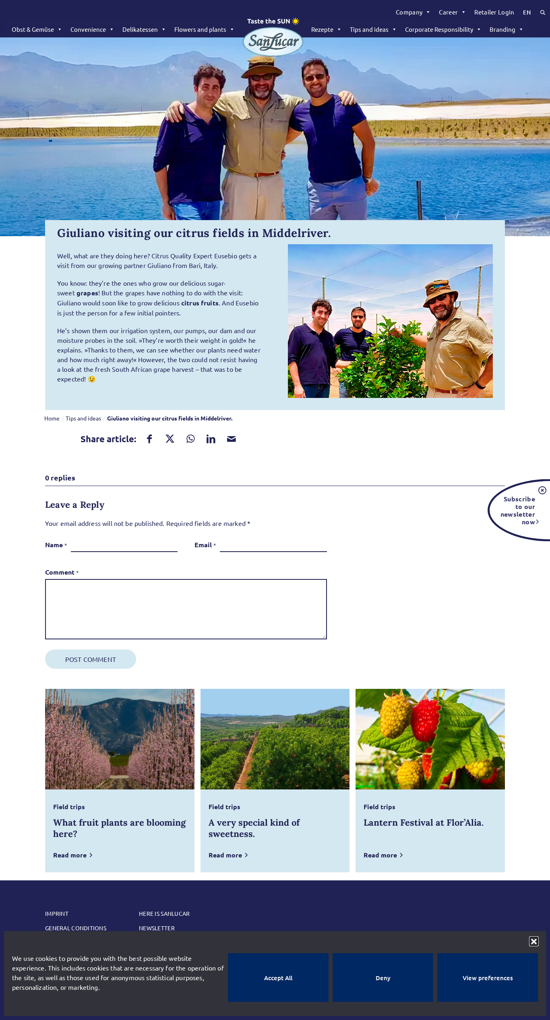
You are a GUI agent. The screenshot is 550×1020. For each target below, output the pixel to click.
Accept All (278, 978)
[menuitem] (413, 12)
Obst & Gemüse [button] (33, 29)
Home (52, 418)
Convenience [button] (88, 29)
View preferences (488, 978)
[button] (534, 941)
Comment (62, 572)
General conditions (75, 927)
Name (56, 544)
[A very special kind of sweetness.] (275, 739)
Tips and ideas (369, 29)
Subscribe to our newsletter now (517, 510)
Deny (383, 978)
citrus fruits (200, 303)
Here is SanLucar (164, 913)
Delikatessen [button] (140, 29)
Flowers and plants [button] (200, 29)
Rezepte (322, 29)
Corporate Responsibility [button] (439, 29)
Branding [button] (502, 29)
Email (205, 544)
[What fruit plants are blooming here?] (119, 739)
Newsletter (157, 927)
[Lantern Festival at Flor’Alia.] (430, 739)
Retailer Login (494, 12)
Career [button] (448, 12)
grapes (87, 292)
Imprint (56, 913)
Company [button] (409, 12)
